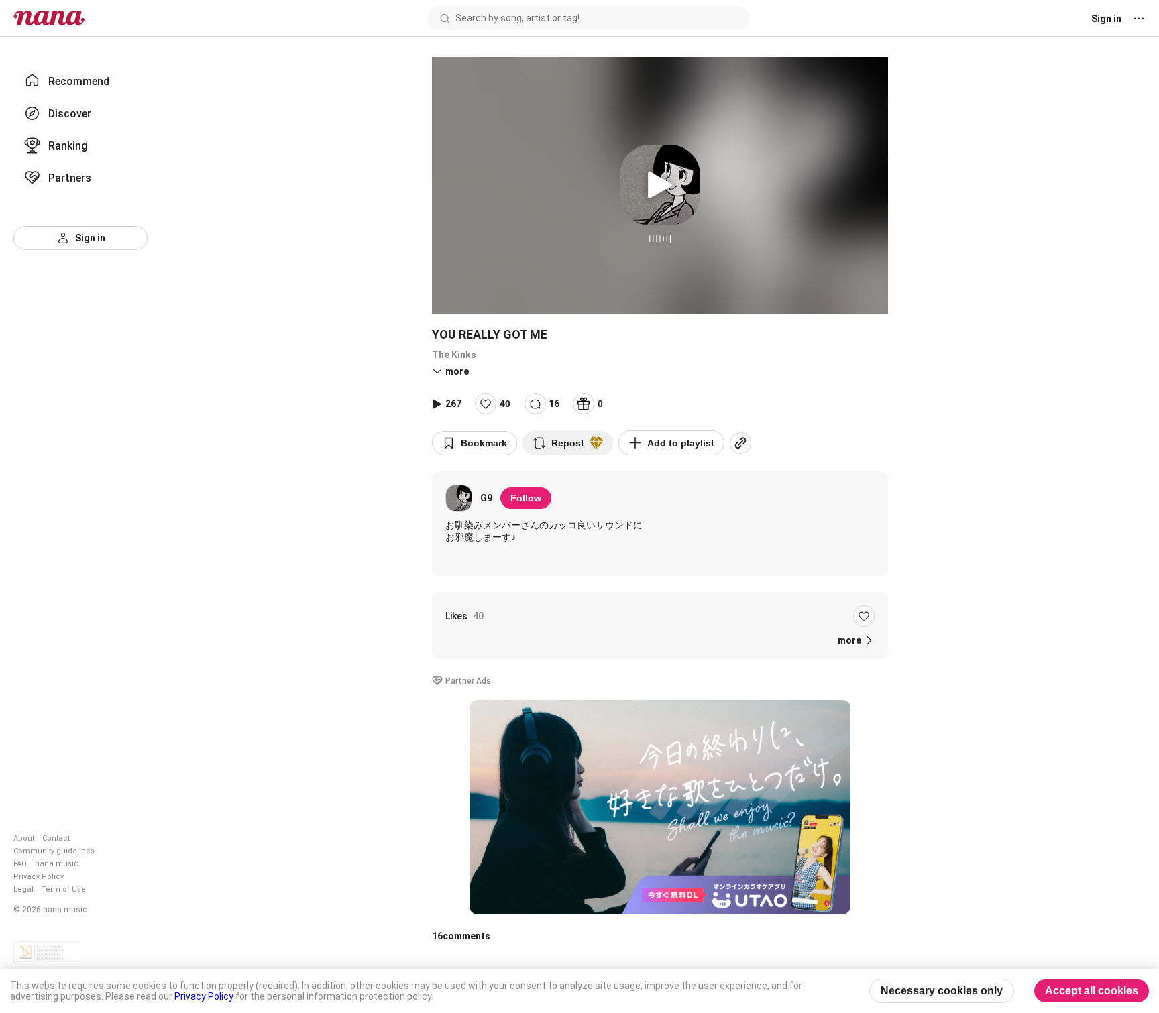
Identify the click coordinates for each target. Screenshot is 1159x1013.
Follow (525, 498)
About (23, 838)
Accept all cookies (1091, 990)
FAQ (20, 863)
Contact (56, 838)
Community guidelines (54, 851)
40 (505, 403)
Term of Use (64, 889)
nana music (56, 863)
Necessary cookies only (942, 990)
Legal (23, 889)
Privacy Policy (38, 876)
